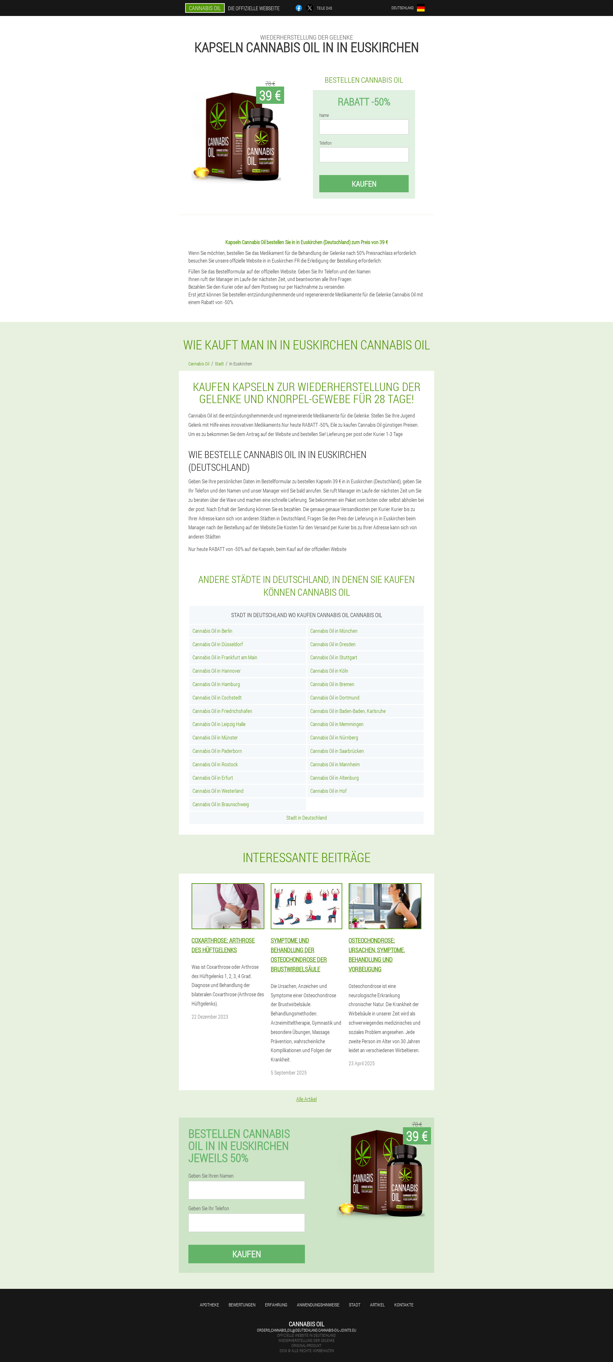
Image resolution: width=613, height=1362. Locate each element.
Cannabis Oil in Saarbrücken (337, 750)
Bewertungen (242, 1305)
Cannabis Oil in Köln (329, 670)
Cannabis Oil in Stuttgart (333, 657)
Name (324, 115)
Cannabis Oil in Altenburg (334, 777)
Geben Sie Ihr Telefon (208, 1208)
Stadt (354, 1305)
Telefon (325, 143)
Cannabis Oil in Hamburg (216, 684)
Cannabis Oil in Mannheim (335, 764)
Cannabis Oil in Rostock (215, 764)
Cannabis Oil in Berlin (212, 630)
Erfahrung (276, 1305)
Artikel (377, 1305)
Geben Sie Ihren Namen (211, 1175)
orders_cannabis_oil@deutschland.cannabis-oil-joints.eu (306, 1330)
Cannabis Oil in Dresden (333, 644)
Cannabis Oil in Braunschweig (221, 804)
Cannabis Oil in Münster (215, 737)
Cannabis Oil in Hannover (217, 670)
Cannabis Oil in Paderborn (217, 750)
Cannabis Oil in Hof (328, 790)
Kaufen (364, 184)
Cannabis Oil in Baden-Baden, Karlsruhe (348, 711)
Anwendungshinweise (318, 1305)
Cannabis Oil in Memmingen (337, 724)
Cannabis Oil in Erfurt (213, 777)
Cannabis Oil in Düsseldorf (218, 644)
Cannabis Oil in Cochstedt (217, 697)
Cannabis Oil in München (334, 630)
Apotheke (209, 1305)
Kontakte (403, 1305)
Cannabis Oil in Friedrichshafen (222, 711)
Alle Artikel (306, 1099)
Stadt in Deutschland (306, 817)
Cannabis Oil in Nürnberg (334, 737)
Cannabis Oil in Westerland (218, 790)
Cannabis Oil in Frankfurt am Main (225, 657)
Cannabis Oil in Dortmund (334, 697)
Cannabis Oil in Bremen (332, 684)
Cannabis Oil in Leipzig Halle (219, 724)
